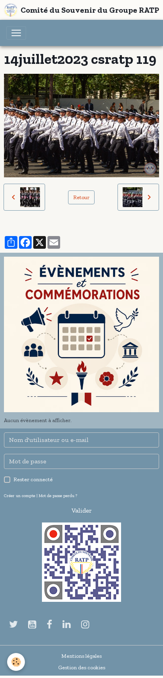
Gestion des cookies (81, 667)
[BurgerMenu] (16, 33)
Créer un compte (19, 495)
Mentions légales (81, 656)
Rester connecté (33, 479)
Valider (82, 510)
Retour (81, 197)
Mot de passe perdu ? (58, 495)
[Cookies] (16, 662)
